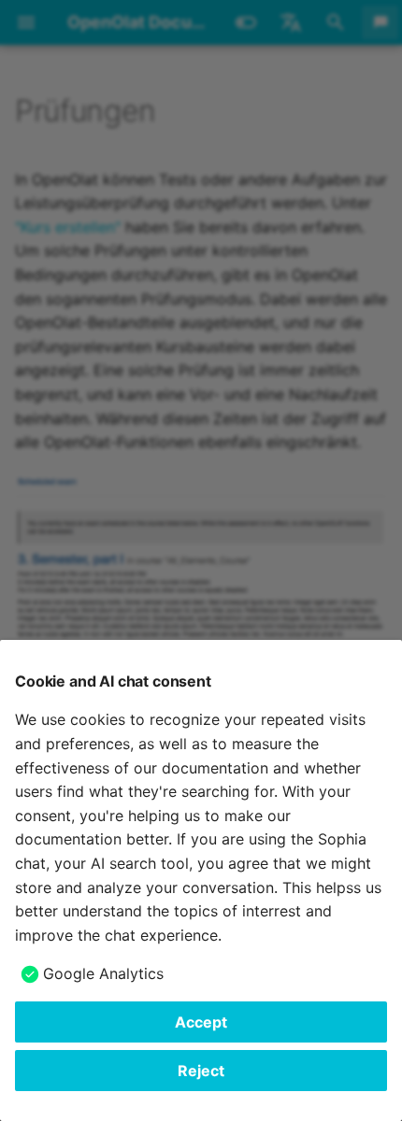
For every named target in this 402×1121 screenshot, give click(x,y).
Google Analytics (103, 973)
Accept (201, 1022)
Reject (201, 1070)
